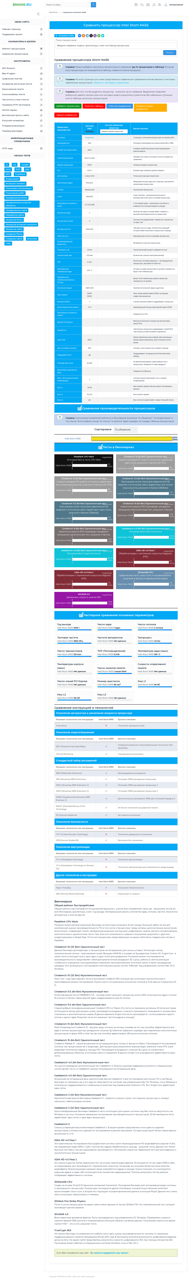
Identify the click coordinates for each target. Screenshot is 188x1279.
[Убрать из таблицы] (96, 124)
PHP (18, 169)
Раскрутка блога (14, 219)
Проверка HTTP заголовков (16, 105)
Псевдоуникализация (13, 126)
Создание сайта (14, 238)
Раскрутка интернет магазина (21, 224)
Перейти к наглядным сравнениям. (111, 82)
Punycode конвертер (13, 120)
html (8, 169)
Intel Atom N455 (73, 438)
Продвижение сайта (16, 210)
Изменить (90, 131)
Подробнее (89, 138)
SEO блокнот (8, 68)
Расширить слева (66, 36)
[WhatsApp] (98, 35)
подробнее (107, 457)
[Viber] (95, 35)
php (27, 169)
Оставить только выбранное (144, 107)
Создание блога (14, 234)
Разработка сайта (15, 215)
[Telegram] (87, 35)
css (14, 164)
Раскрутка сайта (14, 229)
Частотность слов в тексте (15, 99)
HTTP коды (7, 148)
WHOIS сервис (9, 110)
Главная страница (11, 29)
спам (8, 243)
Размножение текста (13, 89)
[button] (173, 4)
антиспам (32, 238)
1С (7, 164)
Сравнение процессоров (15, 54)
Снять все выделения (119, 106)
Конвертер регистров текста (17, 84)
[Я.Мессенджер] (102, 35)
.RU (22, 5)
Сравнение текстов (12, 78)
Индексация (12, 179)
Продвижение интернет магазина (18, 204)
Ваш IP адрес (8, 73)
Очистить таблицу (94, 106)
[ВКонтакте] (79, 35)
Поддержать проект (12, 34)
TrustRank (20, 174)
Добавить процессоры (68, 106)
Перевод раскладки (12, 131)
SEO (8, 174)
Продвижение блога (16, 197)
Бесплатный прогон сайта (15, 115)
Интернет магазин (15, 183)
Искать (169, 52)
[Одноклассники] (83, 35)
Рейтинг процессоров (13, 48)
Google (24, 164)
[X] (91, 35)
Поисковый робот (15, 193)
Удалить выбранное (66, 115)
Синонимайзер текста (13, 94)
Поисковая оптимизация (19, 188)
